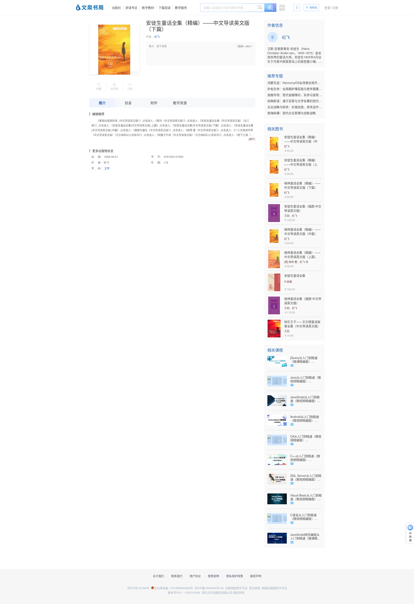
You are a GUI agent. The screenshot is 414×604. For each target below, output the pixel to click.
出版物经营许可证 (236, 588)
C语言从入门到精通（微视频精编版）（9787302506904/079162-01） (306, 516)
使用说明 (213, 576)
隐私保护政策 (234, 576)
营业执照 (254, 588)
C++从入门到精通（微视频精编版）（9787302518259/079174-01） (306, 458)
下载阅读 (164, 7)
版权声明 (255, 576)
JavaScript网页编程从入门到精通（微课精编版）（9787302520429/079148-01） (306, 536)
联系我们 (176, 576)
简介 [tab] (102, 102)
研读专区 (131, 7)
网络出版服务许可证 (274, 588)
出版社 (116, 7)
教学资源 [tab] (180, 102)
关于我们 (158, 576)
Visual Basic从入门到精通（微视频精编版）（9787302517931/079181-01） (306, 497)
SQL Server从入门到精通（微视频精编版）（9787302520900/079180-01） (306, 477)
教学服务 (181, 7)
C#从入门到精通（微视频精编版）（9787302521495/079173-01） (306, 438)
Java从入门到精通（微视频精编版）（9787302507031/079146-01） (306, 379)
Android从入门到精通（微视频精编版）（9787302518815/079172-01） (306, 418)
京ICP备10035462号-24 (209, 588)
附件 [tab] (154, 102)
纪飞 (157, 36)
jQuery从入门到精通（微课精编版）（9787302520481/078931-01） (306, 359)
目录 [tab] (128, 102)
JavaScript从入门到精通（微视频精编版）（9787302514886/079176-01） (306, 399)
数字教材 (148, 7)
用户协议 (195, 576)
